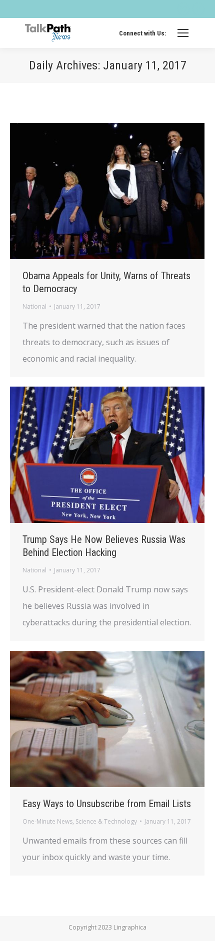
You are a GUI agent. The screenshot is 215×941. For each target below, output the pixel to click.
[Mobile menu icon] (183, 33)
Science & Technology (106, 821)
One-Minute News (47, 821)
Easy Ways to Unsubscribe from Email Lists (106, 804)
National (34, 306)
